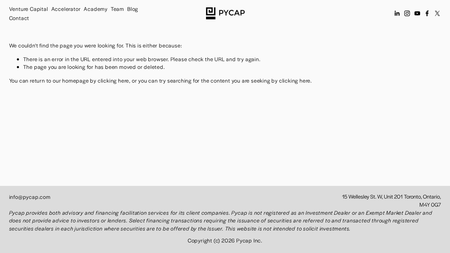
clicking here (113, 80)
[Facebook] (427, 13)
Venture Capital (28, 8)
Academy (96, 8)
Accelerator (66, 8)
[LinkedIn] (396, 13)
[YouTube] (417, 13)
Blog (132, 8)
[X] (437, 13)
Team (117, 8)
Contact (19, 17)
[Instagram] (407, 13)
